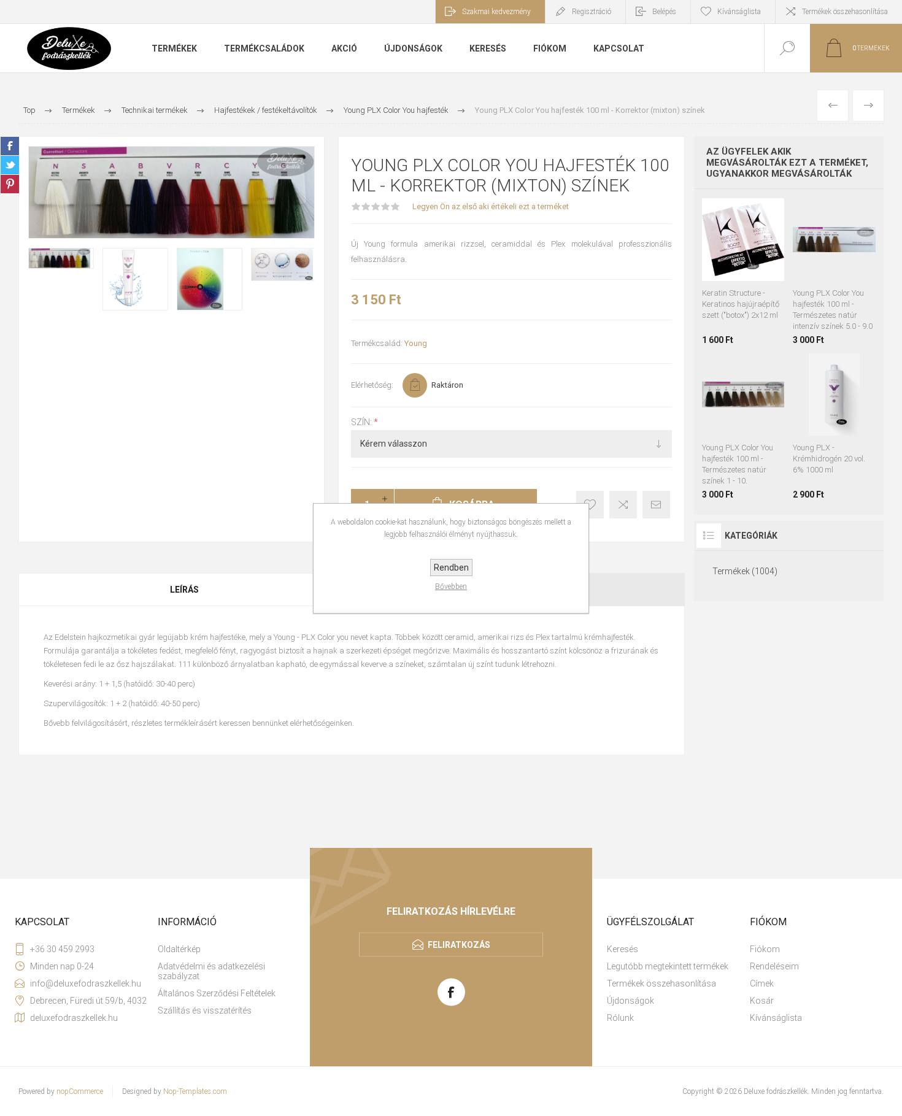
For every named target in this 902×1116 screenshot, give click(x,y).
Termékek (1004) (744, 571)
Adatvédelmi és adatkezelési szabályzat (211, 971)
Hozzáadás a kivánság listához (729, 275)
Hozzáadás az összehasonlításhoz (757, 275)
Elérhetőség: (372, 385)
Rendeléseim (774, 966)
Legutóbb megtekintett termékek (667, 966)
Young (415, 343)
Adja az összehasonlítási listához (623, 504)
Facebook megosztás (10, 146)
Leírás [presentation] (184, 590)
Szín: (362, 422)
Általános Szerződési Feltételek (217, 993)
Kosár (762, 1001)
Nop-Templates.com (195, 1091)
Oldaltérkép (179, 949)
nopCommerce (79, 1091)
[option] (61, 258)
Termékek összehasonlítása (845, 11)
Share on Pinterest (10, 184)
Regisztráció (591, 11)
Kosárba (755, 250)
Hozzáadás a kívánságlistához (590, 504)
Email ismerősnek (656, 504)
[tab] (185, 589)
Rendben (451, 567)
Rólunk (620, 1018)
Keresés (622, 949)
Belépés (664, 11)
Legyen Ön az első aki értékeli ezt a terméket (490, 206)
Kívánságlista (776, 1018)
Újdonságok (630, 1001)
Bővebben (451, 586)
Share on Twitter (10, 165)
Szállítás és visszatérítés (205, 1010)
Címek (762, 983)
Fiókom (765, 949)
